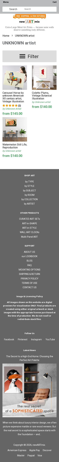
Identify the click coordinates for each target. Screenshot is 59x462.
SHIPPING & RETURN (29, 274)
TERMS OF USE (29, 283)
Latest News (29, 350)
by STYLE (29, 186)
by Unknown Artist (11, 108)
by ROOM (29, 195)
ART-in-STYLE (29, 228)
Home (5, 35)
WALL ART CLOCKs (29, 232)
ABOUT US (29, 252)
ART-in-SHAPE (29, 223)
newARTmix (39, 445)
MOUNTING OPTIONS (29, 269)
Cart (55, 2)
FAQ (29, 265)
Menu (6, 2)
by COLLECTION (29, 199)
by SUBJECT (29, 190)
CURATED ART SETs (29, 219)
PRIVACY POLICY (29, 278)
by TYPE (29, 181)
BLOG (29, 260)
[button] (11, 105)
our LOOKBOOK (29, 256)
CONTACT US (30, 287)
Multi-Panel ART (29, 236)
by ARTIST (29, 203)
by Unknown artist (41, 102)
